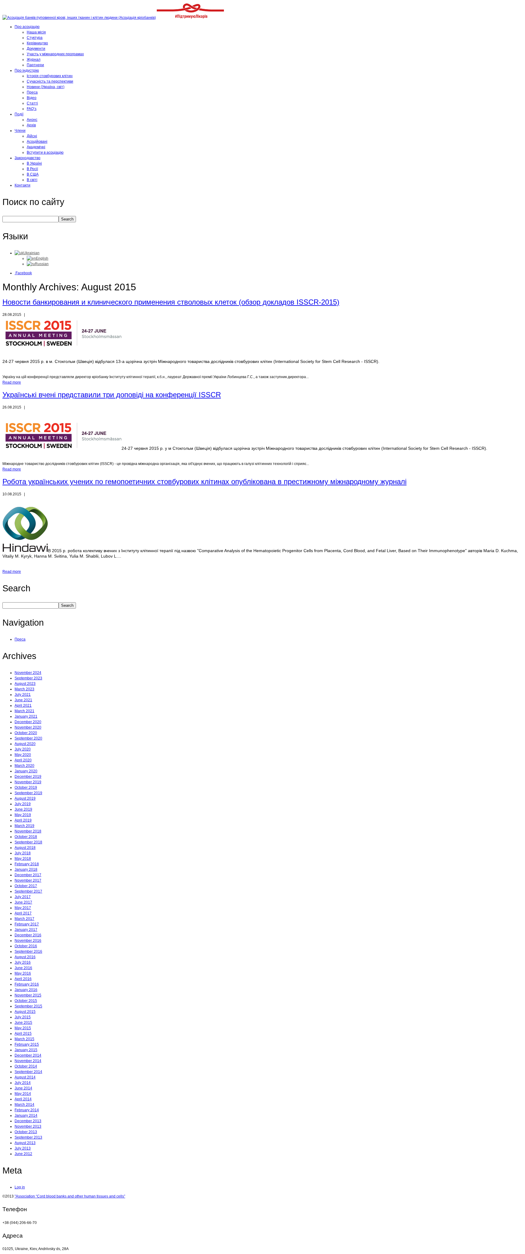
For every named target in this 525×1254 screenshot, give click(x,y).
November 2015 (28, 995)
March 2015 (24, 1039)
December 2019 (28, 776)
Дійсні (32, 136)
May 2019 (23, 815)
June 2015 (23, 1022)
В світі (32, 180)
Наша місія (36, 32)
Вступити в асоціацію (45, 152)
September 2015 (28, 1006)
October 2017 (26, 886)
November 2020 (28, 727)
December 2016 (28, 935)
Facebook (23, 273)
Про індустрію (27, 70)
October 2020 (26, 733)
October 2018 (26, 837)
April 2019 (23, 820)
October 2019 (26, 787)
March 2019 (24, 826)
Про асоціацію (27, 27)
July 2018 (23, 853)
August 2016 (25, 957)
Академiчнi (36, 147)
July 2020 (23, 749)
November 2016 (28, 940)
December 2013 (28, 1121)
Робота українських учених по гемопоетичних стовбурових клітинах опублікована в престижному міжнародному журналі (204, 481)
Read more (11, 382)
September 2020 (28, 738)
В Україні (34, 163)
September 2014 (28, 1072)
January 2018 (26, 869)
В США (33, 174)
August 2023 (25, 684)
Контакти (22, 185)
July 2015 (23, 1017)
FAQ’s (31, 109)
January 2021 (26, 716)
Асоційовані (37, 141)
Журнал (33, 59)
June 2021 (23, 700)
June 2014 (23, 1088)
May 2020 (23, 755)
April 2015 (23, 1033)
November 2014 (28, 1061)
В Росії (32, 169)
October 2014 (26, 1066)
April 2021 (23, 705)
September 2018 (28, 842)
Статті (32, 103)
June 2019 (23, 809)
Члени (20, 130)
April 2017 (23, 913)
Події (19, 114)
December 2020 (28, 722)
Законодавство (27, 158)
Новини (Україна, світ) (45, 87)
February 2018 (27, 864)
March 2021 (24, 711)
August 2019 (25, 798)
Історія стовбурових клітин (50, 76)
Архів (31, 125)
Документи (36, 48)
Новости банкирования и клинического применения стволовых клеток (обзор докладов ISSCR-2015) (170, 302)
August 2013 (25, 1143)
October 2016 (26, 946)
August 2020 (25, 744)
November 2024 (28, 673)
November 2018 (28, 831)
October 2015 (26, 1001)
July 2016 (23, 962)
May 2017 (23, 908)
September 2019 (28, 793)
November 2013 (28, 1126)
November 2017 (28, 880)
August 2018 (25, 848)
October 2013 (26, 1132)
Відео (31, 98)
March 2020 (24, 766)
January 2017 (26, 930)
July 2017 (23, 897)
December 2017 (28, 875)
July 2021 (23, 694)
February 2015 (27, 1044)
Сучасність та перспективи (50, 81)
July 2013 (23, 1148)
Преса (32, 92)
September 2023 (28, 678)
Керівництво (37, 43)
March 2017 (24, 919)
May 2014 (23, 1094)
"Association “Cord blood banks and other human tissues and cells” (70, 1196)
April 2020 (23, 760)
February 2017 (27, 924)
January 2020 (26, 771)
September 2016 (28, 951)
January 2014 (26, 1115)
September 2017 (28, 891)
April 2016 (23, 979)
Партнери (35, 65)
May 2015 (23, 1028)
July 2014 (23, 1083)
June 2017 (23, 902)
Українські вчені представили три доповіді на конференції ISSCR (111, 395)
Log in (20, 1187)
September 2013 (28, 1137)
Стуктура (35, 38)
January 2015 (26, 1050)
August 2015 (25, 1012)
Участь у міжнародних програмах (55, 54)
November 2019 (28, 782)
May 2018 (23, 858)
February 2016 (27, 984)
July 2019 (23, 804)
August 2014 (25, 1077)
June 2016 (23, 968)
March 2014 (24, 1104)
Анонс (32, 120)
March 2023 (24, 689)
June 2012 (23, 1154)
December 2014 (28, 1055)
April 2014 (23, 1099)
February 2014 (27, 1110)
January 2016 (26, 990)
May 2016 (23, 973)
